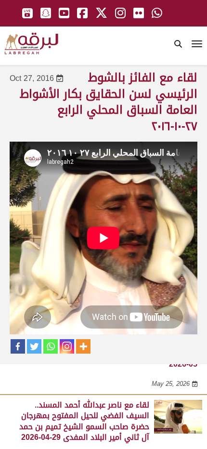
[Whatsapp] (50, 346)
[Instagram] (67, 346)
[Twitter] (34, 346)
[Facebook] (18, 346)
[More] (83, 346)
